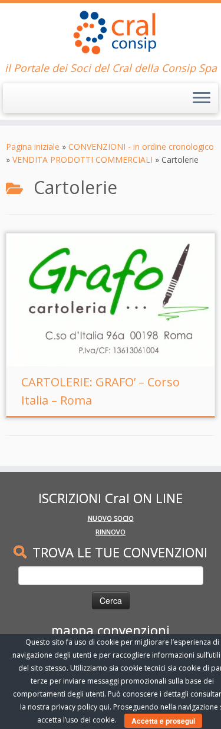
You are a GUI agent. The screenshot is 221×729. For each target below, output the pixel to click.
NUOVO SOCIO (111, 518)
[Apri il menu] (201, 98)
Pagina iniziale (33, 146)
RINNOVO (110, 531)
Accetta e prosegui (163, 720)
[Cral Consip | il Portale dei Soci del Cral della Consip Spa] (110, 32)
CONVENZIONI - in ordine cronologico (141, 146)
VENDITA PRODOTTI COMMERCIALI (82, 159)
